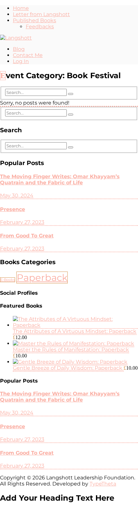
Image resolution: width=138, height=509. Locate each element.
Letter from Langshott (41, 14)
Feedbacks (40, 26)
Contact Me (28, 55)
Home (21, 8)
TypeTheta (103, 484)
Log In (21, 61)
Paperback (42, 277)
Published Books (34, 20)
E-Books (7, 280)
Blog (19, 49)
